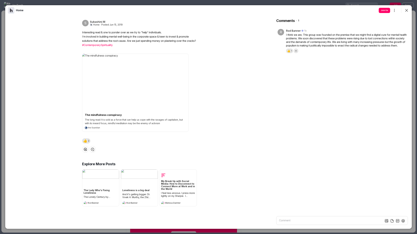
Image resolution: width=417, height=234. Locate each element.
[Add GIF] (397, 220)
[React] (85, 149)
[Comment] (92, 149)
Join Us (384, 10)
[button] (86, 140)
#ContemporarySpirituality (97, 45)
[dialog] (208, 117)
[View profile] (85, 203)
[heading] (97, 203)
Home (96, 24)
